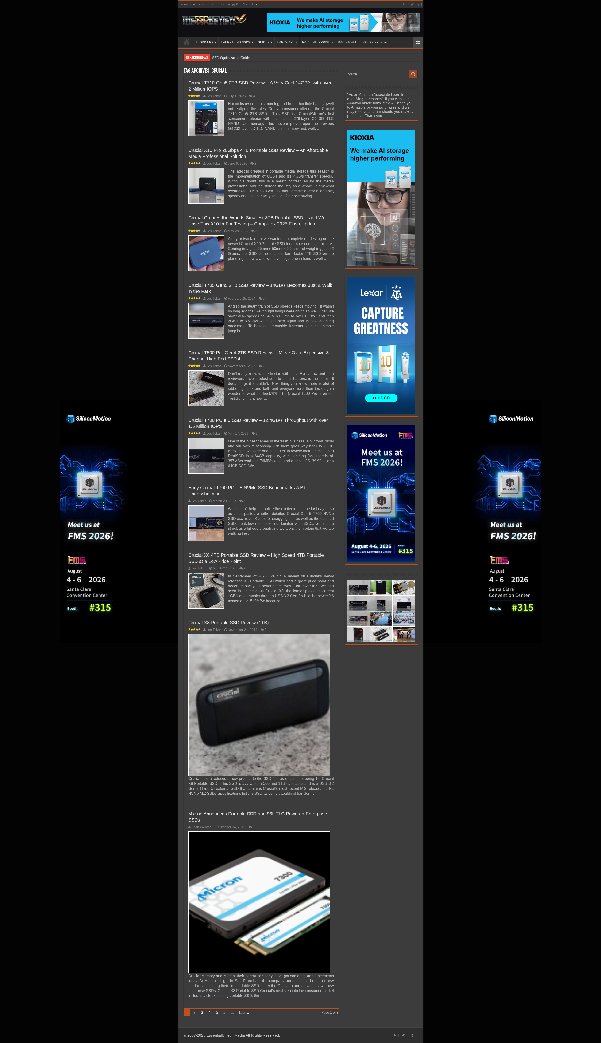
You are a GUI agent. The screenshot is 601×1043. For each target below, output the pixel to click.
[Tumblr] (421, 4)
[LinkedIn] (417, 4)
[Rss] (404, 4)
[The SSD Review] (214, 18)
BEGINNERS (204, 42)
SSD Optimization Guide (231, 58)
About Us (248, 4)
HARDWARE (286, 42)
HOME (186, 42)
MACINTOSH (347, 42)
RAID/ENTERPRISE (316, 42)
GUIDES (264, 42)
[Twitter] (412, 4)
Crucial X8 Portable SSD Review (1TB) (228, 622)
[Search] (413, 74)
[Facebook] (408, 4)
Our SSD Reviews (375, 42)
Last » (244, 1013)
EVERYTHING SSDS (235, 42)
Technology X (229, 4)
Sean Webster (201, 827)
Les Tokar (213, 96)
